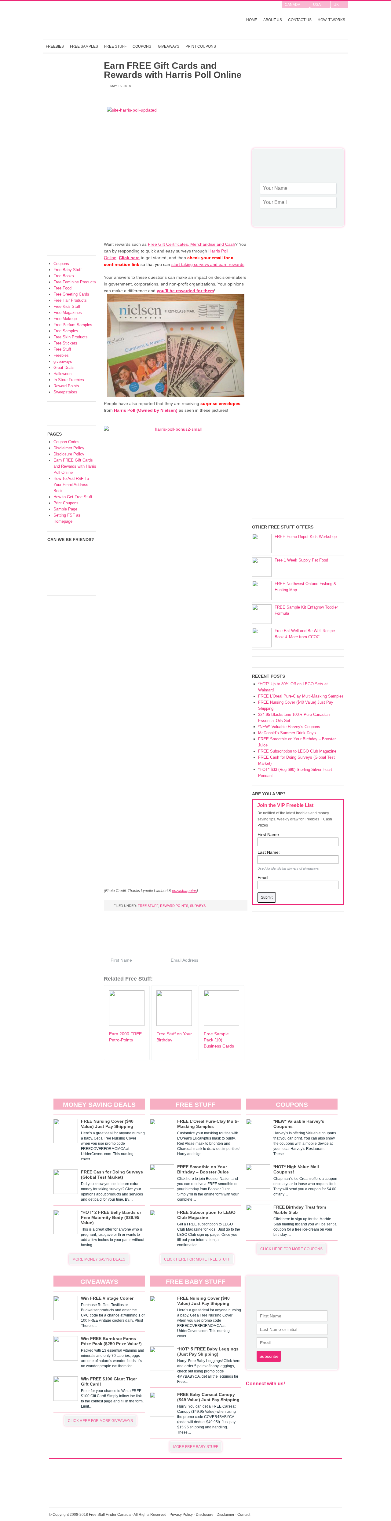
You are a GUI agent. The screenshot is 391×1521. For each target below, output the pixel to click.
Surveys (198, 906)
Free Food (62, 288)
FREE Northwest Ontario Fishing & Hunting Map (305, 586)
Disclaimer (225, 1514)
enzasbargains (184, 891)
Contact (243, 1514)
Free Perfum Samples (72, 324)
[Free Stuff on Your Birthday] (174, 1024)
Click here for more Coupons (291, 1249)
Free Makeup (65, 318)
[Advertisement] (298, 104)
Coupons (142, 46)
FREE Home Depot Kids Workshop (306, 536)
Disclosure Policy (68, 454)
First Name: (269, 834)
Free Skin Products (70, 337)
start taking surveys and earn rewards (207, 264)
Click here (129, 257)
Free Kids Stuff (66, 306)
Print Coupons (200, 46)
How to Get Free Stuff (72, 497)
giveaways (62, 361)
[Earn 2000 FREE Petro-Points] (126, 1024)
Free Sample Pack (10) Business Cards (219, 1039)
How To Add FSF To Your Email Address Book (71, 484)
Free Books (63, 276)
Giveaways (168, 46)
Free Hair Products (70, 300)
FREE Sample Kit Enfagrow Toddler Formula (306, 610)
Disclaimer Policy (68, 448)
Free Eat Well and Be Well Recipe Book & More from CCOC (305, 633)
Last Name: (269, 852)
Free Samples (84, 46)
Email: (263, 877)
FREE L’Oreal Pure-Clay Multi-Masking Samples (301, 696)
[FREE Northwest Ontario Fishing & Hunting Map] (262, 590)
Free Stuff (115, 46)
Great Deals (64, 367)
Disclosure (205, 1514)
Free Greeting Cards (71, 294)
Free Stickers (65, 343)
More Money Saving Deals (98, 1259)
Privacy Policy (181, 1514)
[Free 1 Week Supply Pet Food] (262, 567)
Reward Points (174, 906)
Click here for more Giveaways (100, 1421)
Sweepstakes (65, 392)
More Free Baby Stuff (195, 1447)
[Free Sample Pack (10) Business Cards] (221, 1024)
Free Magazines (67, 312)
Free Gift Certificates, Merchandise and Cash (191, 244)
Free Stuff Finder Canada (123, 20)
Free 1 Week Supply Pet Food (301, 560)
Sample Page (65, 509)
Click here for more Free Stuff (197, 1259)
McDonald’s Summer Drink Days (287, 733)
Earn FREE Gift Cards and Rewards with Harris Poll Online (74, 466)
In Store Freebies (68, 379)
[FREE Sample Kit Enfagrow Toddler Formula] (262, 614)
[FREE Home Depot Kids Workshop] (262, 543)
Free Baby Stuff (67, 269)
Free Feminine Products (74, 282)
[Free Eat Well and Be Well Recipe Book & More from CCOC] (262, 637)
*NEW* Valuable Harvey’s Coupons (289, 726)
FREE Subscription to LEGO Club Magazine (297, 751)
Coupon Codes (66, 442)
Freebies (55, 46)
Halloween (62, 373)
